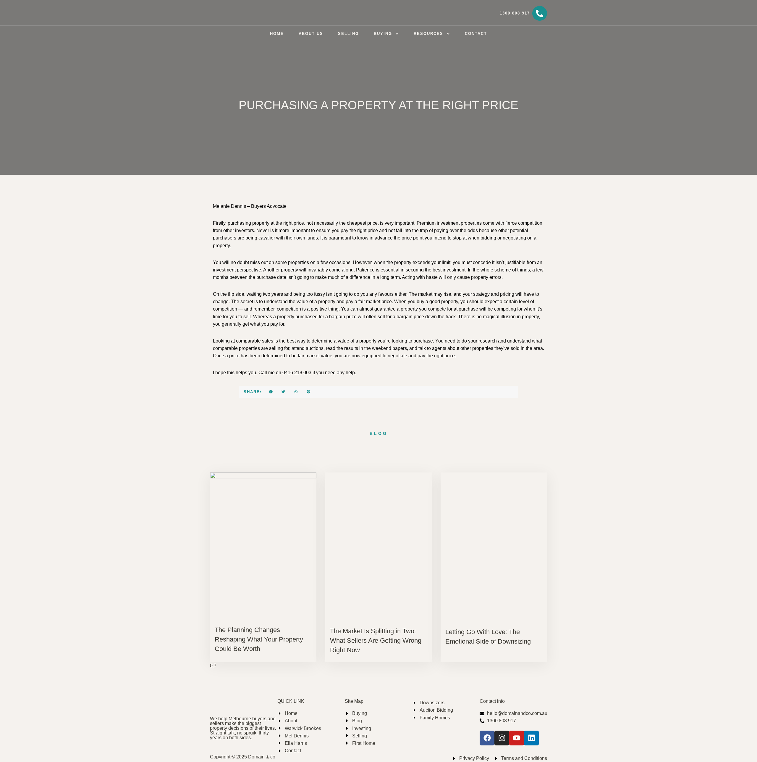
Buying (383, 33)
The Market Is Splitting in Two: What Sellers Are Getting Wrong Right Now (375, 640)
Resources (428, 33)
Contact (476, 33)
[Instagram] (501, 738)
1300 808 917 (515, 13)
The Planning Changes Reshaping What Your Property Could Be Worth (259, 639)
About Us (311, 33)
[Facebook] (487, 738)
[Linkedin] (531, 738)
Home (277, 33)
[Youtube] (516, 738)
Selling (348, 33)
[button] (271, 391)
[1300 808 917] (539, 13)
